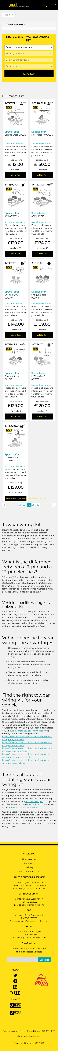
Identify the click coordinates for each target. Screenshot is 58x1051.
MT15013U (38, 184)
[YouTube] (15, 992)
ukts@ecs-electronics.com (30, 904)
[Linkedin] (15, 987)
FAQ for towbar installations (24, 807)
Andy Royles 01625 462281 (30, 882)
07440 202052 (30, 901)
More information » (15, 143)
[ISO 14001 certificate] (15, 1005)
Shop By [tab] (9, 14)
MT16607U (38, 344)
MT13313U (11, 103)
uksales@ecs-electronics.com (30, 888)
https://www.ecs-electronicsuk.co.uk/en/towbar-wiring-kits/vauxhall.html (27, 750)
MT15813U (11, 344)
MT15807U (38, 263)
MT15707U (11, 263)
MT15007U (11, 184)
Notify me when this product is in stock (16, 498)
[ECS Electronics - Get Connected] (18, 5)
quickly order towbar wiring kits (26, 730)
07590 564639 (30, 934)
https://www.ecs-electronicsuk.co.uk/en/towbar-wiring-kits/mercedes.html (27, 755)
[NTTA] (41, 976)
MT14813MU (39, 103)
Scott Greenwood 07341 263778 (30, 885)
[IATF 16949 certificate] (15, 1012)
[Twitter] (15, 975)
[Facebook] (15, 981)
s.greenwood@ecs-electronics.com (30, 921)
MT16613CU (12, 425)
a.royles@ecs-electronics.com (30, 937)
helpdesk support (34, 801)
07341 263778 (30, 918)
